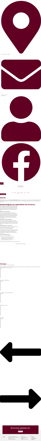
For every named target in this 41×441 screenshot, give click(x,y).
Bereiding (21, 192)
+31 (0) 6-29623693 (12, 438)
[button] (20, 352)
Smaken (15, 192)
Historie (18, 192)
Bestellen (28, 192)
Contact (25, 192)
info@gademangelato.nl (13, 439)
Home (12, 192)
